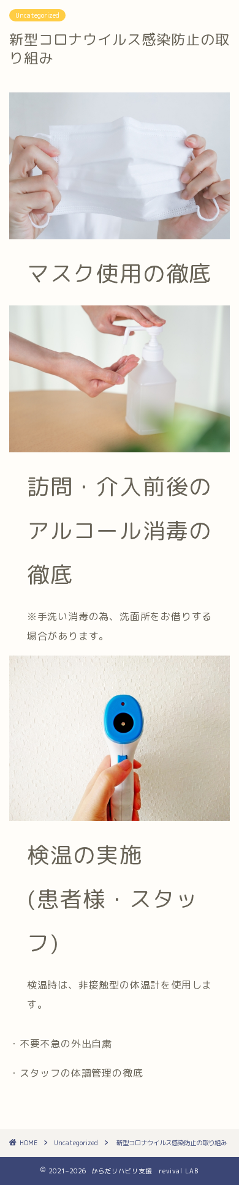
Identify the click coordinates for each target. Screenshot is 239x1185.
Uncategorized (37, 15)
